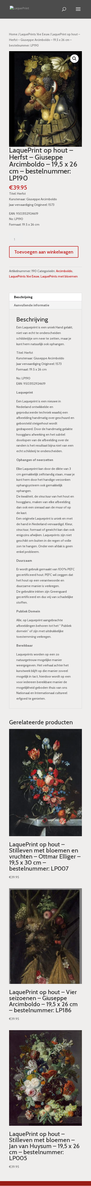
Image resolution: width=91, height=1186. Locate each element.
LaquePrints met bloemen (59, 276)
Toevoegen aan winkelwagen (43, 252)
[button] (74, 58)
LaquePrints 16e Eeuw (34, 34)
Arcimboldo (64, 271)
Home (13, 34)
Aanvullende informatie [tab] (31, 305)
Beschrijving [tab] (23, 297)
